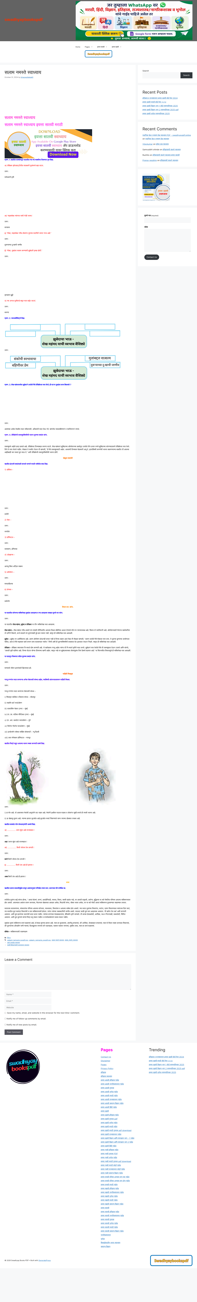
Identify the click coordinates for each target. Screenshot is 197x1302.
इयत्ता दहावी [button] (115, 47)
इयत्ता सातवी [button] (100, 47)
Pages (103, 1065)
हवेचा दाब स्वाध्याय (162, 144)
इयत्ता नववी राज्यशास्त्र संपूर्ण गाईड (113, 1169)
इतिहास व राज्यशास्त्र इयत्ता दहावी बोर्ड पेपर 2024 (160, 98)
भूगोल (103, 1239)
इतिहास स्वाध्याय (106, 1076)
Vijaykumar (148, 144)
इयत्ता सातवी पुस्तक (107, 1219)
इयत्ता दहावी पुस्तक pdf (109, 1119)
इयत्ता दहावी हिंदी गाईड (108, 1146)
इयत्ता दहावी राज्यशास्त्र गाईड (111, 1134)
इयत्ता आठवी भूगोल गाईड (109, 1092)
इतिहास (103, 1072)
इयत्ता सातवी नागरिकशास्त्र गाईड (112, 1215)
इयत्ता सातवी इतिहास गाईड (110, 1212)
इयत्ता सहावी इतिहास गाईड (110, 1188)
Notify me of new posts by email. (22, 1025)
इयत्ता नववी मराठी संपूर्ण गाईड (111, 1165)
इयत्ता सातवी (105, 1208)
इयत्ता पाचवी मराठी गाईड (109, 1185)
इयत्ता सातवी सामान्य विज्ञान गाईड (112, 1231)
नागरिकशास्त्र (106, 1235)
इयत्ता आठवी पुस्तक (107, 1088)
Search (146, 71)
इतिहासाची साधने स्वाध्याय (172, 149)
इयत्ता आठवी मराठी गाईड (109, 1095)
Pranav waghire (150, 160)
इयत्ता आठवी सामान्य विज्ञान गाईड (112, 1103)
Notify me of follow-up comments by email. (26, 1019)
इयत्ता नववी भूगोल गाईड (109, 1157)
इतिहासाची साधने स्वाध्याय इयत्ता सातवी (166, 155)
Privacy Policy (107, 1068)
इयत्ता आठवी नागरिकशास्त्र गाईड (112, 1084)
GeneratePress (45, 1260)
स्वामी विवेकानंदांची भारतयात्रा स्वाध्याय (18, 945)
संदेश (146, 227)
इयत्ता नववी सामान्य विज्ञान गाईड (112, 1173)
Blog (9, 938)
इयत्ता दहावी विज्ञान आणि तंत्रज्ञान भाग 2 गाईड (117, 1142)
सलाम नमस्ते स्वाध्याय (58, 940)
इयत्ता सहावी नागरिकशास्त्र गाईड (112, 1192)
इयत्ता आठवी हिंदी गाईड (109, 1107)
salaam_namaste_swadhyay (40, 940)
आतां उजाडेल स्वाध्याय (13, 943)
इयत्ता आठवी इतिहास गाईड (110, 1080)
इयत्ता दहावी (105, 1111)
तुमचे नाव (151, 215)
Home (77, 47)
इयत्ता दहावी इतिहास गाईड (110, 1115)
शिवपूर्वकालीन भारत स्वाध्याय (110, 1243)
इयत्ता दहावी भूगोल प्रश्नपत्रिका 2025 (156, 113)
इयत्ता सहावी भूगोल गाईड (109, 1196)
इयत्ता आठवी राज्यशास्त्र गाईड (111, 1099)
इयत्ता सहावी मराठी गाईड (109, 1200)
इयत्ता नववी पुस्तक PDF (109, 1154)
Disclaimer (105, 1061)
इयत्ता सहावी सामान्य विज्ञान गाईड (112, 1204)
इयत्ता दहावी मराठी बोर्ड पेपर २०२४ (154, 102)
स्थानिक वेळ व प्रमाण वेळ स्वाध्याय (157, 139)
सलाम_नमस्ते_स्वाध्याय (71, 940)
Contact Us (152, 257)
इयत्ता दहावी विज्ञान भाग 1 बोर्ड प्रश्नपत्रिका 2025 (160, 106)
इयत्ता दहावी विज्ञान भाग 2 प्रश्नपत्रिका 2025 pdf (161, 110)
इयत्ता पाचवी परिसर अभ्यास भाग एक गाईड (115, 1177)
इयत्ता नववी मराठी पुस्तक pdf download (116, 1161)
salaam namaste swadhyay (17, 940)
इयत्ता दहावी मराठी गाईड (109, 1126)
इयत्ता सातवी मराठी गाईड (109, 1227)
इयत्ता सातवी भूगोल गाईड (109, 1223)
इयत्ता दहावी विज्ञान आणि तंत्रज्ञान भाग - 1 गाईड (117, 1138)
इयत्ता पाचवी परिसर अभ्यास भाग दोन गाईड (115, 1181)
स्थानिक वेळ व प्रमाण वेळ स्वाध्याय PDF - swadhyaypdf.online (167, 135)
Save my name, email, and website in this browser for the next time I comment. (43, 1013)
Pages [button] (87, 47)
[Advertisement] (68, 98)
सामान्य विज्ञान (105, 1246)
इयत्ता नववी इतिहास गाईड (109, 1150)
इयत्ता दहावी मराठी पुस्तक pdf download (116, 1130)
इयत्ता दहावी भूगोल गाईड (109, 1123)
